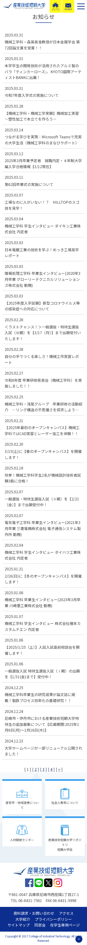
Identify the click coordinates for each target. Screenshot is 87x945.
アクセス (66, 913)
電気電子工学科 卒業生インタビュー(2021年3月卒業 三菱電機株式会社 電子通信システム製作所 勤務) (43, 528)
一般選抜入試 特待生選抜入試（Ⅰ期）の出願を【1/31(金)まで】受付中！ (42, 674)
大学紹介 (22, 919)
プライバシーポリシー (53, 919)
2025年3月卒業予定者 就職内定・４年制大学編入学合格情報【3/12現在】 (43, 163)
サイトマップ (18, 925)
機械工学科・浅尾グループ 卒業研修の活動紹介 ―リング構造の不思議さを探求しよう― (43, 407)
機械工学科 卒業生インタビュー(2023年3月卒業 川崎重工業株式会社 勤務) (43, 602)
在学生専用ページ (65, 925)
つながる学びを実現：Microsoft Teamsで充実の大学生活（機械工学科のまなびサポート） (43, 139)
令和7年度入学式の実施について (32, 95)
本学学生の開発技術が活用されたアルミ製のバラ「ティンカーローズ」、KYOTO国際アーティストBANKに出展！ (43, 71)
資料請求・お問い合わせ (33, 913)
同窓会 (39, 925)
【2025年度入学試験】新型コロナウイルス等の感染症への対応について (42, 306)
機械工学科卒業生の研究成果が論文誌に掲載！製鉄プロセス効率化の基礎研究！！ (40, 697)
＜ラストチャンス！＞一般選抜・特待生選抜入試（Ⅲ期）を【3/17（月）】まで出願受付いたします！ (43, 332)
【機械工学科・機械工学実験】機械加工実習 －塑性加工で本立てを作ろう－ (42, 116)
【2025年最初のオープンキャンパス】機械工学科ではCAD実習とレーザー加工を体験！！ (42, 430)
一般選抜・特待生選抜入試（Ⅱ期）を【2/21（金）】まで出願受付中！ (42, 502)
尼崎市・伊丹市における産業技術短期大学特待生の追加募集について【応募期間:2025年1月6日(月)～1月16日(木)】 (42, 724)
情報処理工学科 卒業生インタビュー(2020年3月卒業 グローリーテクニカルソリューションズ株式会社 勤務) (43, 279)
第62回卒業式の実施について (29, 184)
